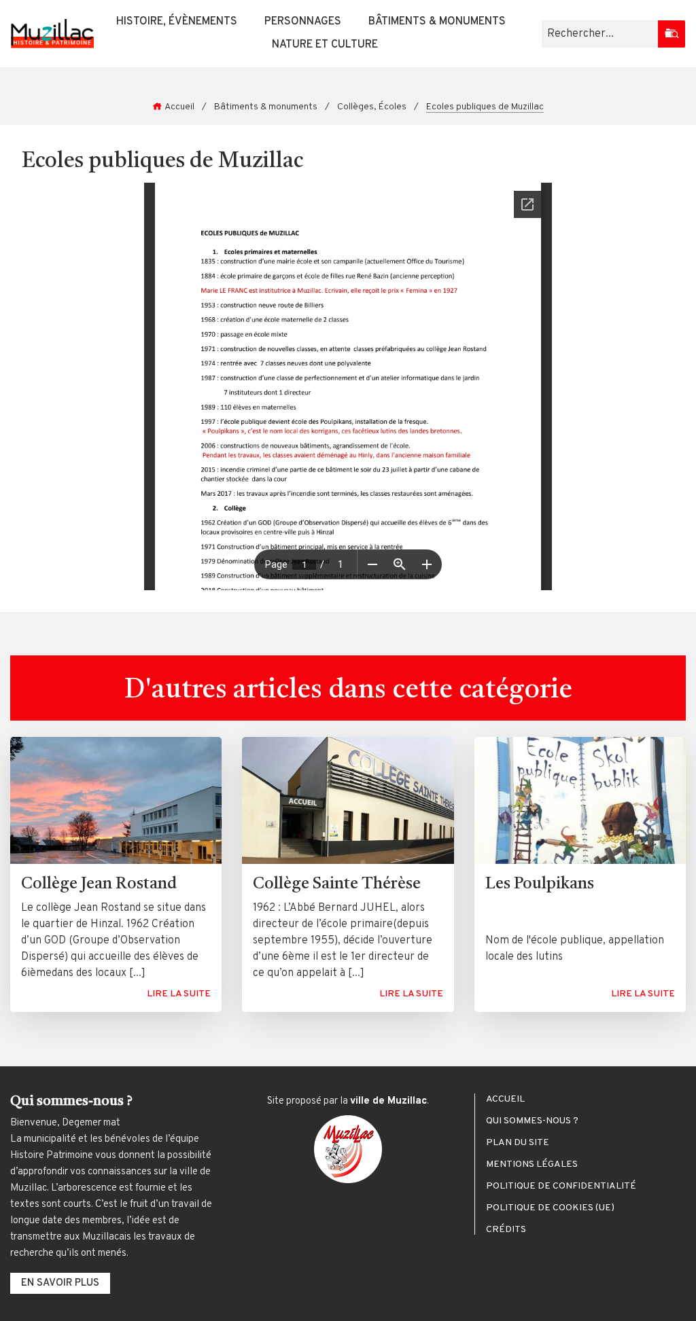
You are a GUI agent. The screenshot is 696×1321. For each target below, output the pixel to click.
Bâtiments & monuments (437, 22)
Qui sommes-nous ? (532, 1121)
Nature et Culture (325, 45)
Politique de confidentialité (561, 1186)
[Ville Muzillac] (348, 1149)
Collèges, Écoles (371, 107)
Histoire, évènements (176, 22)
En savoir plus (60, 1283)
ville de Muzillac (388, 1101)
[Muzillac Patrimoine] (52, 33)
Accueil (179, 107)
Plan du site (517, 1143)
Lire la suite (179, 994)
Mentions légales (532, 1165)
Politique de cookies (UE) (550, 1208)
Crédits (506, 1230)
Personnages (302, 22)
